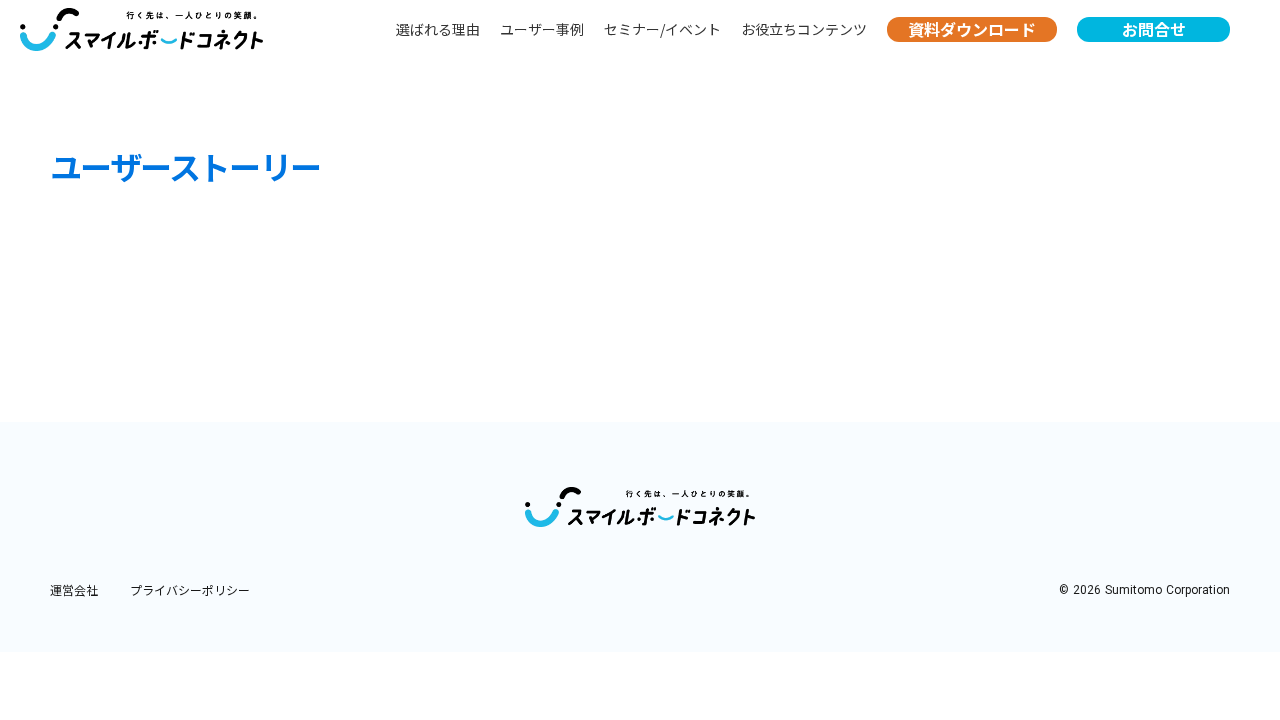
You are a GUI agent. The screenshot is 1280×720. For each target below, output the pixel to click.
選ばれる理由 (438, 29)
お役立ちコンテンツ (804, 29)
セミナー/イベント (662, 29)
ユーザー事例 (542, 29)
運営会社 (74, 590)
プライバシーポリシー (190, 590)
